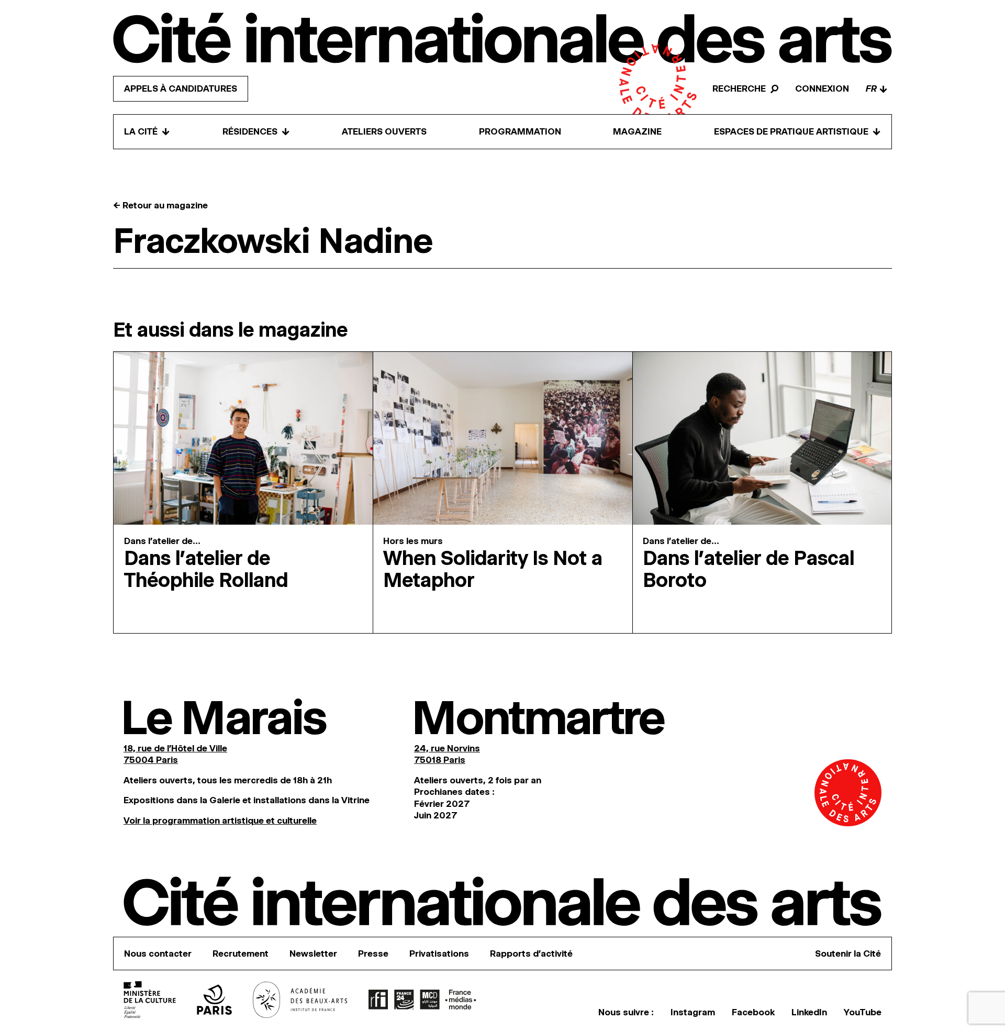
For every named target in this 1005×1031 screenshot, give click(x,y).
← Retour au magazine (160, 205)
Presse (373, 953)
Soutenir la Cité (848, 953)
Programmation (520, 132)
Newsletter (313, 953)
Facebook (753, 1012)
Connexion (822, 89)
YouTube (862, 1012)
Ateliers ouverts (384, 132)
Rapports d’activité (531, 953)
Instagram (693, 1012)
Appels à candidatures (180, 89)
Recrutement (241, 953)
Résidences (256, 132)
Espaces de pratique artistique (797, 132)
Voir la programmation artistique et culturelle (220, 820)
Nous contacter (158, 953)
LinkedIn (809, 1012)
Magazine (637, 132)
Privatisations (439, 953)
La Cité (147, 132)
